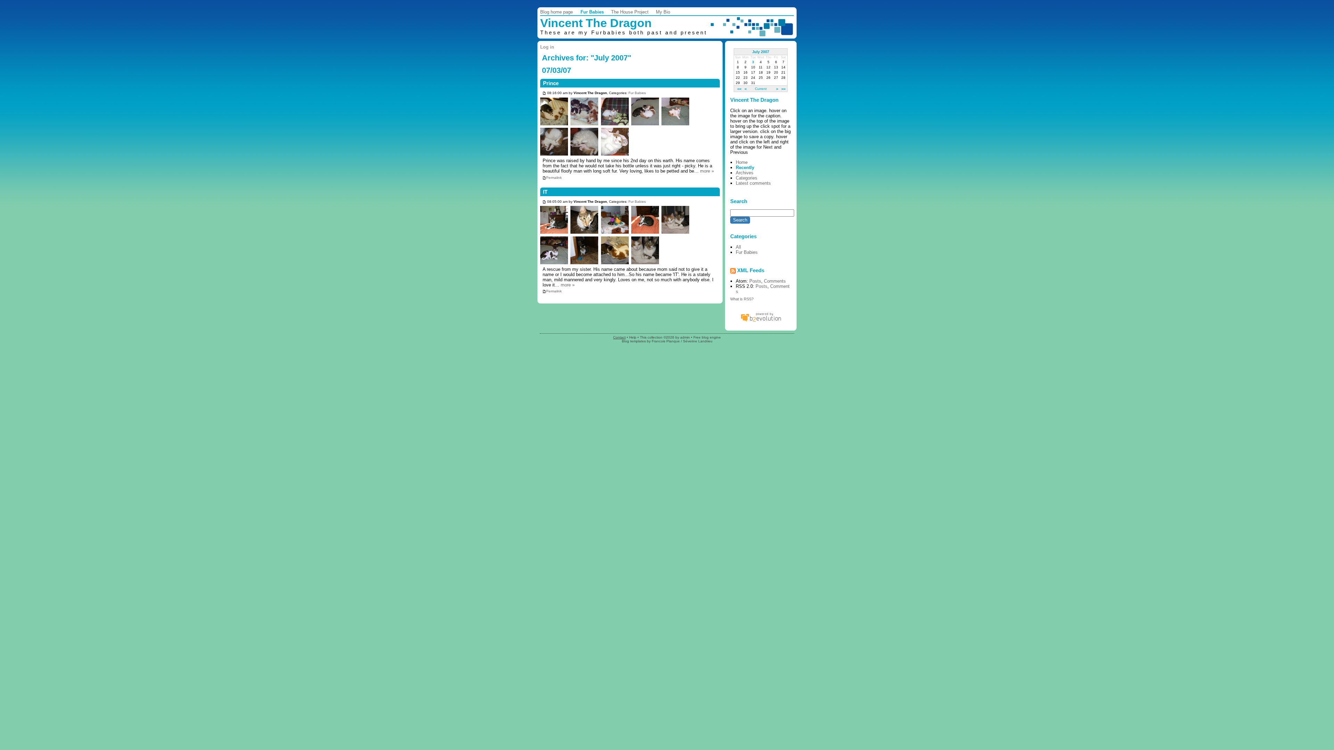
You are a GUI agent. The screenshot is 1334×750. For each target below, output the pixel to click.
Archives (745, 172)
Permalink (554, 178)
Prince (551, 83)
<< (739, 88)
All (738, 247)
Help (632, 337)
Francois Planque (666, 341)
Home (742, 162)
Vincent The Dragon (596, 23)
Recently (745, 167)
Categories (746, 178)
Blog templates (634, 341)
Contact (619, 337)
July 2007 (760, 52)
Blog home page (556, 12)
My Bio (663, 12)
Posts (755, 281)
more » (707, 171)
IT (545, 192)
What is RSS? (742, 299)
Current (761, 89)
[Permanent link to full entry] (544, 93)
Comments (775, 281)
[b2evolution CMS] (761, 321)
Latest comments (753, 183)
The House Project (630, 12)
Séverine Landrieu (698, 341)
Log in (547, 47)
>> (783, 88)
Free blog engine (707, 337)
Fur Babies (592, 12)
